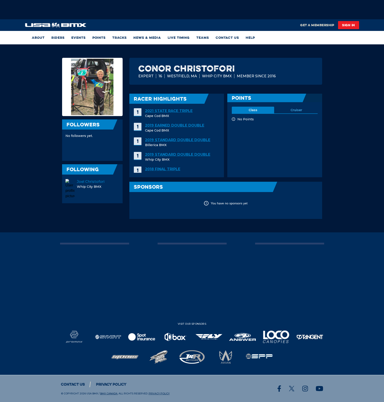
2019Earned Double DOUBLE (174, 125)
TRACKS (119, 37)
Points (99, 37)
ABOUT (38, 37)
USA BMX (92, 393)
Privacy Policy (111, 384)
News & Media (147, 37)
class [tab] (253, 110)
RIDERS (58, 37)
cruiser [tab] (296, 110)
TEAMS (202, 37)
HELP (250, 37)
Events (78, 37)
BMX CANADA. (109, 393)
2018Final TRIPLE (162, 169)
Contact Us (227, 37)
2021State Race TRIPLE (169, 111)
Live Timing (179, 37)
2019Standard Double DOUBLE (177, 140)
